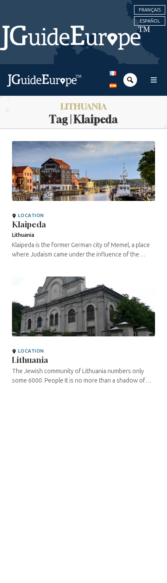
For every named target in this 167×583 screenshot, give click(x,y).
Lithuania (30, 360)
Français (150, 10)
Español (150, 21)
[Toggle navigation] (154, 80)
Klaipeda (29, 224)
